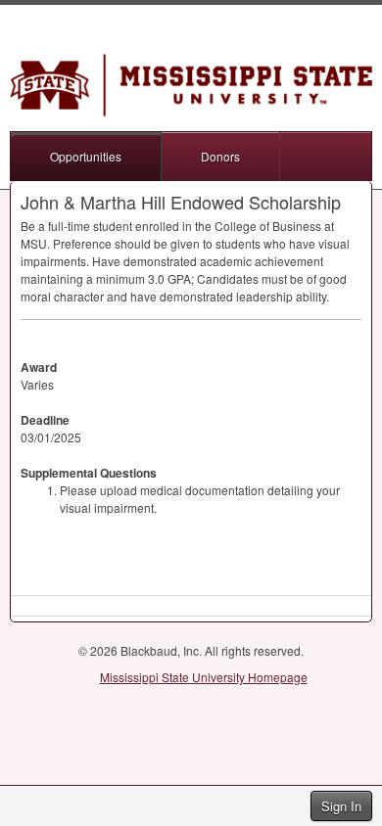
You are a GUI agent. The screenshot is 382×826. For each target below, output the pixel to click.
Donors (220, 156)
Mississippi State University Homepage (204, 676)
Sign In (341, 806)
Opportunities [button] (85, 156)
